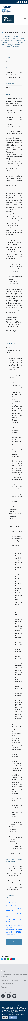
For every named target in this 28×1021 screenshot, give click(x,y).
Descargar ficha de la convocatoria (14, 942)
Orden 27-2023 (11, 902)
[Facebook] (5, 959)
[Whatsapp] (8, 959)
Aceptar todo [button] (13, 1017)
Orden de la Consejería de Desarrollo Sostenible (14, 908)
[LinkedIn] (13, 959)
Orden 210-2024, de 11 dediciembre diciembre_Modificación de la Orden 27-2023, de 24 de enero (14, 929)
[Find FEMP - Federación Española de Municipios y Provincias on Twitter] (14, 996)
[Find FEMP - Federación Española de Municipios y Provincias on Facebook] (9, 996)
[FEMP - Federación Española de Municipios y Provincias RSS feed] (3, 996)
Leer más (5, 1017)
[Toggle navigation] (25, 19)
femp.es (4, 987)
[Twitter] (2, 959)
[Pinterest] (11, 959)
